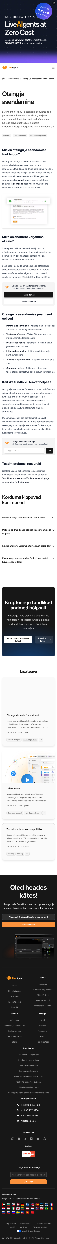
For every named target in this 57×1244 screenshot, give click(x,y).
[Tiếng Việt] (27, 1212)
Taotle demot (28, 295)
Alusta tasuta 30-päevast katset (18, 639)
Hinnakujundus (14, 991)
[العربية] (3, 1204)
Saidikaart (23, 1227)
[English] (32, 1204)
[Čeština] (13, 1204)
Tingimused (11, 1223)
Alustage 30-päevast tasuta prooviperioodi (28, 917)
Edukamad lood (14, 1031)
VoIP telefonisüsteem (28, 1065)
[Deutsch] (22, 1204)
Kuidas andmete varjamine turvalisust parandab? (27, 546)
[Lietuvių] (22, 1208)
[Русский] (3, 1212)
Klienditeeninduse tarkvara (28, 1060)
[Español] (37, 1204)
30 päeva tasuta (28, 301)
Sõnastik (42, 1025)
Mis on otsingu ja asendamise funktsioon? (23, 517)
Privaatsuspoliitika (43, 1223)
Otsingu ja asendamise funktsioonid (38, 78)
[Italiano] (13, 1208)
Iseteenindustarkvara (28, 1071)
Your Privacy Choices (31, 1231)
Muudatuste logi (43, 1000)
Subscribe (28, 1182)
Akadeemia (42, 1031)
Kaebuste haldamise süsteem (28, 1082)
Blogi (42, 1020)
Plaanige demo (42, 639)
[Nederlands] (32, 1208)
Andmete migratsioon (42, 989)
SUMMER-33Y (12, 43)
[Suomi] (46, 1204)
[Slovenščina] (13, 1212)
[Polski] (41, 1208)
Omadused (14, 996)
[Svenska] (18, 1212)
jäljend (14, 1042)
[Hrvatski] (3, 1208)
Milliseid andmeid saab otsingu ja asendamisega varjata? (26, 531)
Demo (14, 985)
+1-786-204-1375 (29, 1115)
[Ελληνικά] (27, 1204)
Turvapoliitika (26, 1223)
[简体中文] (32, 1212)
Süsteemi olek (42, 995)
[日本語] (18, 1208)
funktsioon (45, 111)
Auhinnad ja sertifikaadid (14, 1025)
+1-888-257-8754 (30, 1110)
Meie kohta (14, 1020)
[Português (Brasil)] (46, 1208)
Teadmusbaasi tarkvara (28, 1055)
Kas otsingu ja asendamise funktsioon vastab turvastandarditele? (25, 560)
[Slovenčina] (8, 1212)
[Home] (3, 78)
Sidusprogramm (14, 1036)
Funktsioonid (13, 78)
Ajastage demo (28, 924)
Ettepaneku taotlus (42, 1006)
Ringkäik (14, 1007)
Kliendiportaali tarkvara (29, 1087)
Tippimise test (42, 1042)
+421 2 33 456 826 (30, 1105)
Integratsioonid (14, 1002)
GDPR (12, 1227)
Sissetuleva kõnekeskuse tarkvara (28, 1076)
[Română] (51, 1208)
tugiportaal (42, 984)
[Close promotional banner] (54, 3)
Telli (49, 451)
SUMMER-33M (22, 40)
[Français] (51, 1204)
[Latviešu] (27, 1208)
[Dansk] (18, 1204)
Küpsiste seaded (39, 1227)
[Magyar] (8, 1208)
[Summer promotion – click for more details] (28, 31)
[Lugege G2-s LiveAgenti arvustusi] (28, 1154)
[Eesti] (41, 1204)
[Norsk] (37, 1208)
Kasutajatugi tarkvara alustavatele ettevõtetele (28, 1093)
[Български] (8, 1204)
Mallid (42, 1036)
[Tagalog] (22, 1212)
